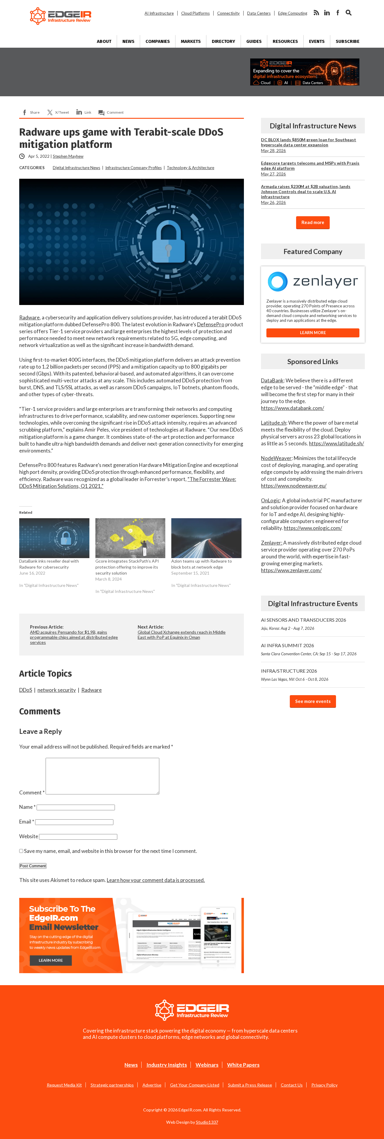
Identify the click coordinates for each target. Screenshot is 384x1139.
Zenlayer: (271, 543)
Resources (285, 41)
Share (35, 112)
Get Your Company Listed (194, 1084)
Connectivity (228, 13)
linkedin (327, 12)
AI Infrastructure (159, 13)
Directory (223, 41)
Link (88, 112)
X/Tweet (62, 112)
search (348, 12)
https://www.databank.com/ (292, 408)
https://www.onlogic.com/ (313, 528)
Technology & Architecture (190, 167)
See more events (313, 701)
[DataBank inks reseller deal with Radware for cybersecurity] (54, 538)
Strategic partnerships (112, 1084)
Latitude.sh (273, 423)
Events (317, 41)
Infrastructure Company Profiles (133, 167)
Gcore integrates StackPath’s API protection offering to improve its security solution (127, 566)
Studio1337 (207, 1122)
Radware (29, 317)
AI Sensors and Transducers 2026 (303, 624)
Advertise (151, 1084)
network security (57, 690)
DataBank (272, 380)
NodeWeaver (276, 458)
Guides (254, 41)
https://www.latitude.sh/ (336, 443)
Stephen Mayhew (68, 156)
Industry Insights (166, 1065)
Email (26, 821)
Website (28, 836)
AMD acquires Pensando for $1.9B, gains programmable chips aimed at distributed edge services (74, 637)
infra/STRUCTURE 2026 (294, 675)
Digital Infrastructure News (76, 167)
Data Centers (259, 13)
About (104, 41)
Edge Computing (292, 13)
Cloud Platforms (195, 13)
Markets (191, 41)
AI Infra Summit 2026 (309, 649)
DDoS (25, 690)
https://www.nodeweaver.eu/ (293, 486)
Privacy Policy (324, 1084)
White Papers (243, 1065)
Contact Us (292, 1084)
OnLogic (270, 500)
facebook (337, 12)
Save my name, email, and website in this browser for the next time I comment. (110, 851)
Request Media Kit (64, 1084)
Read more (313, 222)
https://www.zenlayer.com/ (291, 570)
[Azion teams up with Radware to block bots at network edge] (206, 538)
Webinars (207, 1065)
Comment (115, 112)
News (128, 41)
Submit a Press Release (250, 1084)
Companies (158, 41)
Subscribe (347, 41)
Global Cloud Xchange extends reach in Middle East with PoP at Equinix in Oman (182, 634)
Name (27, 807)
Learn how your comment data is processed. (156, 880)
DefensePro (210, 324)
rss (316, 12)
